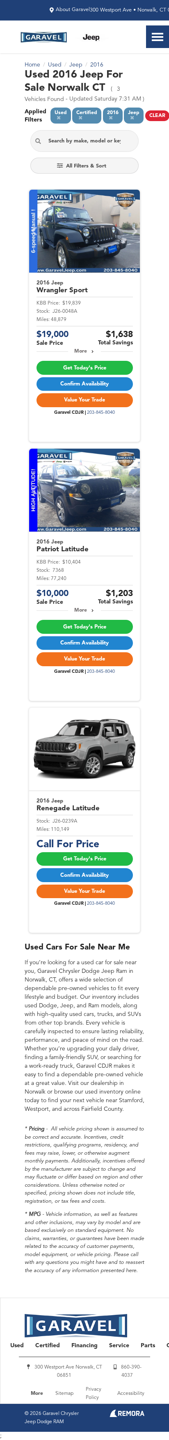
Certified (47, 1345)
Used (17, 1345)
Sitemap (64, 1393)
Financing (84, 1345)
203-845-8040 (101, 412)
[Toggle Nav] (157, 36)
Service (119, 1345)
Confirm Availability (84, 384)
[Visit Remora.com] (127, 1415)
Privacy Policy (93, 1393)
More (80, 351)
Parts (148, 1345)
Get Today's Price (84, 368)
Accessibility (130, 1393)
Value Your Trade (84, 400)
